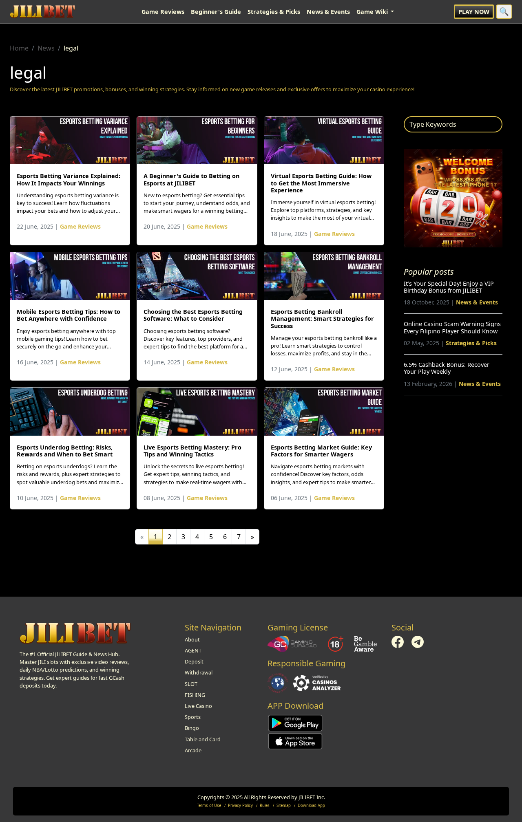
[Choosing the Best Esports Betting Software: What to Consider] (197, 276)
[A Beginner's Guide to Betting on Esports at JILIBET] (197, 140)
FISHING (195, 695)
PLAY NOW (473, 11)
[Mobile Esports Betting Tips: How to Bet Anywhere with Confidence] (70, 276)
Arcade (193, 750)
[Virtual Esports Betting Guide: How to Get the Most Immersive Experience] (324, 140)
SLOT (191, 684)
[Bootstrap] (75, 633)
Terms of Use (209, 805)
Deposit (194, 661)
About (192, 639)
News (46, 48)
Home (19, 48)
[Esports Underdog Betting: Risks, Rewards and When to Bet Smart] (70, 411)
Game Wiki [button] (372, 11)
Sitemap (283, 805)
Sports (193, 717)
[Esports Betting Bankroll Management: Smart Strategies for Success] (324, 276)
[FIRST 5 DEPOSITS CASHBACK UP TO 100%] (453, 197)
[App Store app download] (295, 740)
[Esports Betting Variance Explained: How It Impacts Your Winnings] (70, 140)
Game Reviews (163, 11)
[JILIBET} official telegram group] (417, 641)
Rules (265, 805)
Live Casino (198, 706)
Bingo (192, 728)
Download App (311, 805)
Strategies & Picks (274, 11)
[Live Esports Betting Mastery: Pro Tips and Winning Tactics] (197, 411)
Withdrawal (198, 672)
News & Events (328, 11)
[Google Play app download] (295, 722)
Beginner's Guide (216, 11)
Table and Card (203, 739)
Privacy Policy (240, 805)
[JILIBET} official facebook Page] (398, 641)
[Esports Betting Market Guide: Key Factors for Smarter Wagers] (324, 411)
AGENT (193, 650)
